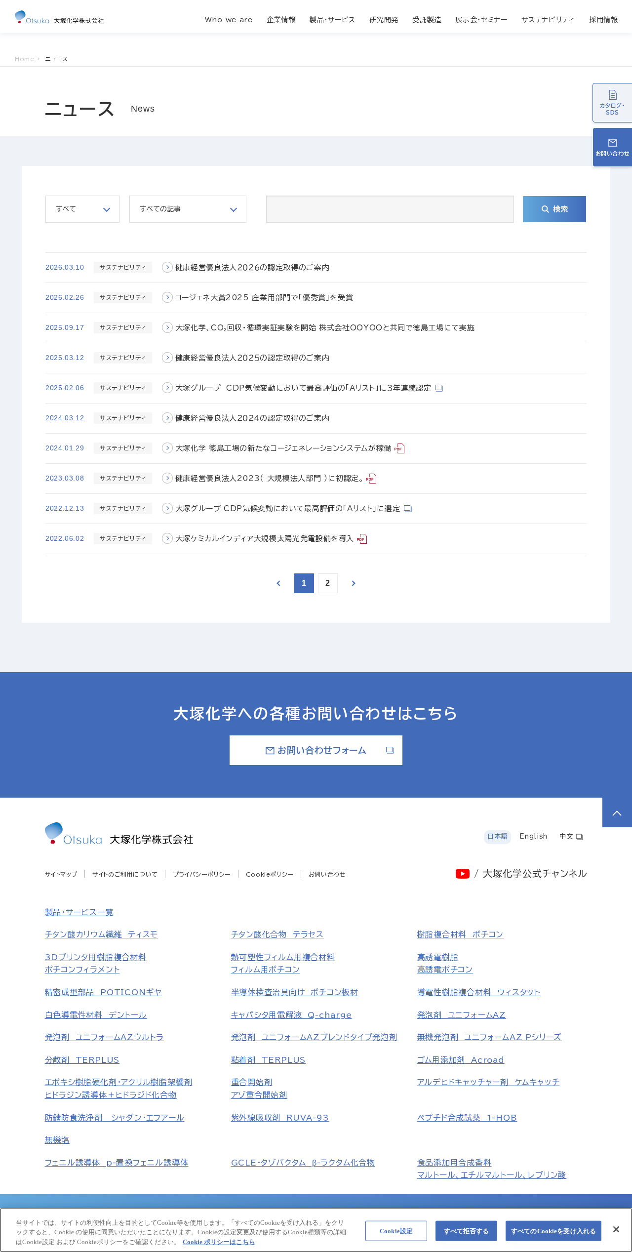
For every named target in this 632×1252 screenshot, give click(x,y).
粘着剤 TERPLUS (268, 1060)
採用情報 (603, 19)
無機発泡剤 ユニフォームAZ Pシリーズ (489, 1037)
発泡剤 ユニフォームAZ (461, 1015)
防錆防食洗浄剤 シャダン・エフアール (115, 1118)
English (533, 836)
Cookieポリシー (270, 874)
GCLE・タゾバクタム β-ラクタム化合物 (303, 1163)
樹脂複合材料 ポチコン (460, 934)
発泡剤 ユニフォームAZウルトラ (104, 1037)
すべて (66, 208)
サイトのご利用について (125, 874)
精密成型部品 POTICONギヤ (103, 992)
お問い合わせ (327, 874)
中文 (566, 836)
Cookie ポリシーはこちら (219, 1242)
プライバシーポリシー (202, 874)
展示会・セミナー (481, 19)
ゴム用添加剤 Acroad (461, 1060)
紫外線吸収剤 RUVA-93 (280, 1118)
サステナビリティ (548, 19)
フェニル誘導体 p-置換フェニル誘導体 (117, 1163)
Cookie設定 (396, 1230)
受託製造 (426, 19)
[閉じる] (616, 1229)
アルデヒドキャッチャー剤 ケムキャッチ (488, 1082)
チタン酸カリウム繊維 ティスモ (101, 934)
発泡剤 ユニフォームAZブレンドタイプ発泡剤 (314, 1037)
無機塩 (57, 1140)
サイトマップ (61, 874)
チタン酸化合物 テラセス (277, 934)
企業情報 (281, 19)
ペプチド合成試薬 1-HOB (467, 1118)
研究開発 (383, 19)
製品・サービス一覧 (79, 912)
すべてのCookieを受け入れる (553, 1230)
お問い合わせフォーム (321, 750)
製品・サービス (333, 19)
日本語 (497, 836)
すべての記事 (160, 208)
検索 (560, 209)
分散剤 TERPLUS (82, 1060)
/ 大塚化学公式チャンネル (530, 873)
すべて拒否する (466, 1230)
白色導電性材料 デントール (96, 1015)
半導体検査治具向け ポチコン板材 (295, 992)
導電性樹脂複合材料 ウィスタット (479, 992)
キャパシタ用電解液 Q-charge (291, 1015)
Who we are (229, 19)
